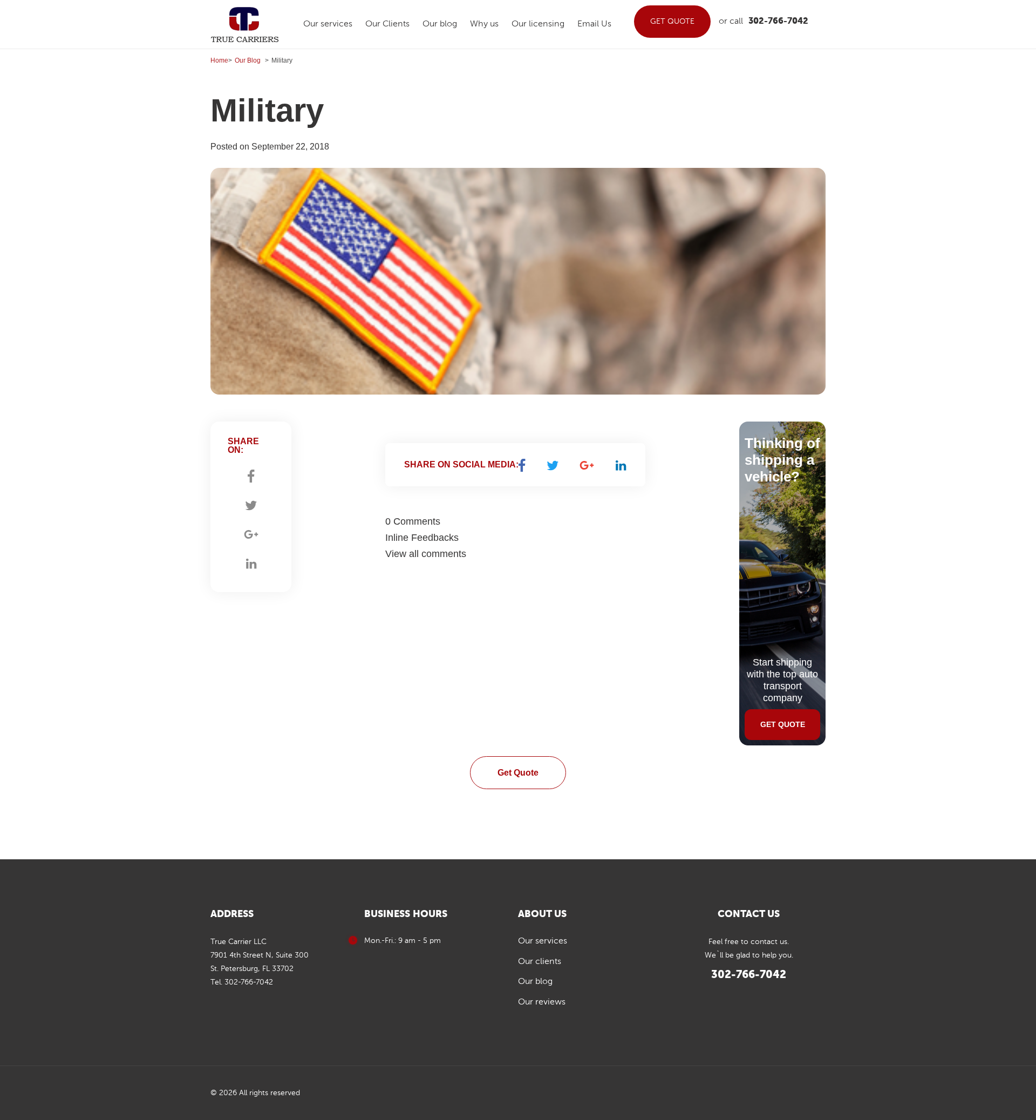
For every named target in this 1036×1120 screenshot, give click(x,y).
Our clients (539, 962)
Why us (484, 24)
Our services (327, 24)
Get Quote (518, 772)
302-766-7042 (778, 21)
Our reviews (541, 1002)
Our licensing (538, 24)
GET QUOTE (672, 21)
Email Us (594, 24)
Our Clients (387, 24)
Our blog (439, 24)
